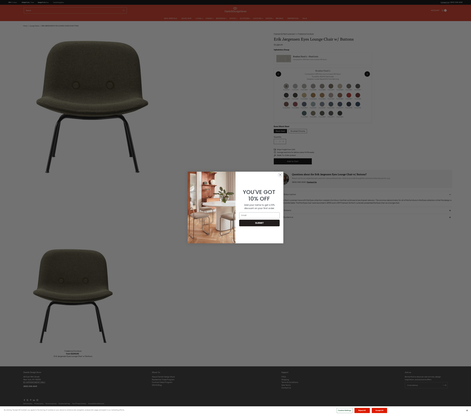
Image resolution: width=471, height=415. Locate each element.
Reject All (362, 410)
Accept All (379, 410)
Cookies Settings (344, 410)
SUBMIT (259, 223)
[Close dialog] (280, 175)
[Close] (467, 410)
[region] (235, 410)
